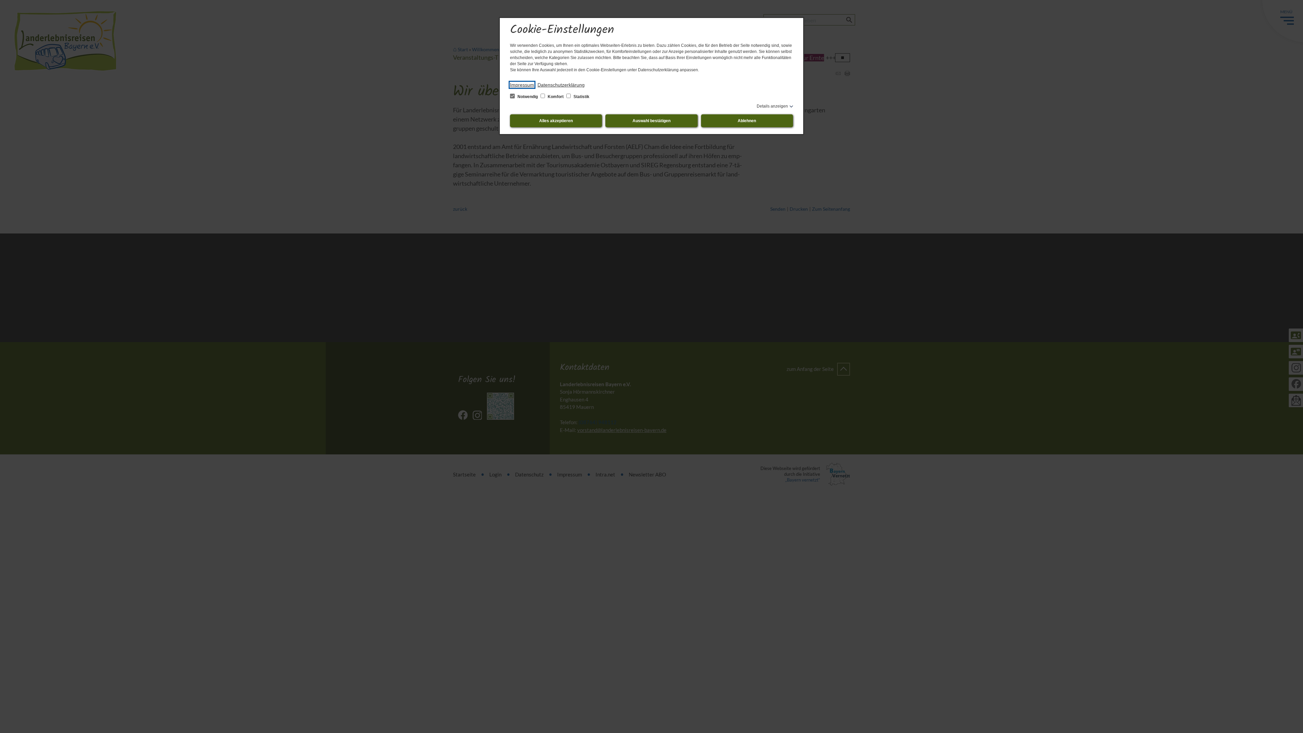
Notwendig (527, 96)
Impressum (522, 85)
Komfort (556, 96)
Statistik (580, 96)
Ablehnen (747, 120)
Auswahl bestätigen (651, 120)
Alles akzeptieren (556, 120)
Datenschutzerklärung (561, 85)
